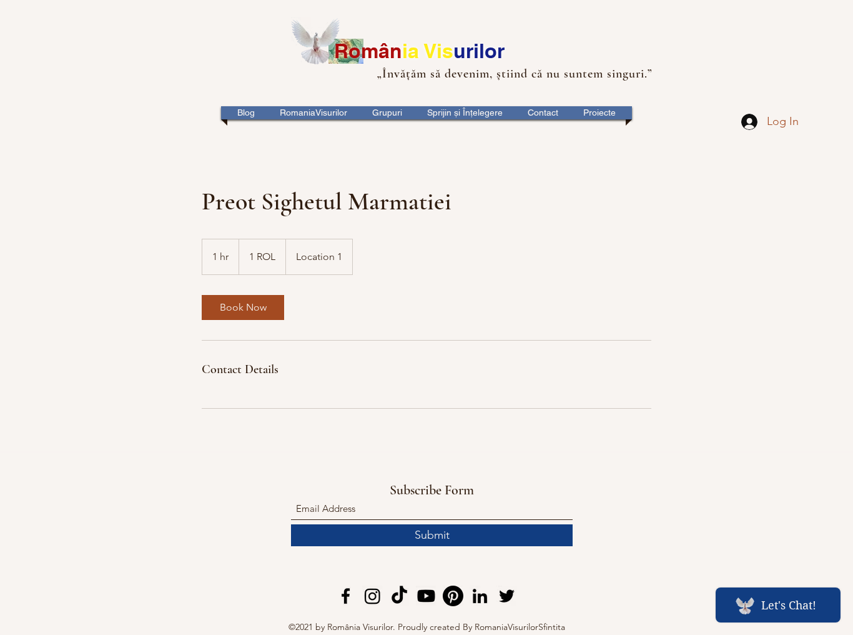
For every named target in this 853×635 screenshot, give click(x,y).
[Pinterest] (453, 596)
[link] (243, 307)
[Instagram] (372, 596)
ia (413, 50)
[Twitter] (506, 596)
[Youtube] (426, 596)
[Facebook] (345, 596)
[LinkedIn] (480, 596)
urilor (479, 50)
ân (390, 50)
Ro (347, 50)
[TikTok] (399, 596)
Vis (438, 50)
